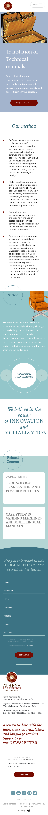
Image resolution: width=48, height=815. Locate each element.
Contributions (26, 806)
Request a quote (24, 103)
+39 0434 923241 (14, 713)
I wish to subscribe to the (20, 645)
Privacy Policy (28, 642)
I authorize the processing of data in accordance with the (20, 641)
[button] (6, 375)
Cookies (23, 804)
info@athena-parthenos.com (16, 710)
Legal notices (9, 804)
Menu (35, 4)
